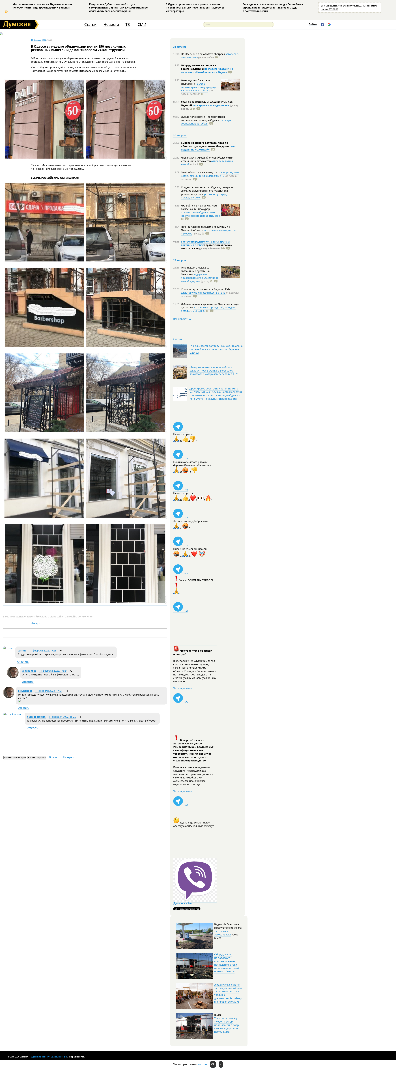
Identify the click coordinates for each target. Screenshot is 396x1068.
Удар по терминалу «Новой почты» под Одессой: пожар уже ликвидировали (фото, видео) (226, 1025)
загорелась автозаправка (222, 932)
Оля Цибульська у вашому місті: (200, 172)
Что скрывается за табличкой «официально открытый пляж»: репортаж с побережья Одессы (216, 349)
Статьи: (177, 339)
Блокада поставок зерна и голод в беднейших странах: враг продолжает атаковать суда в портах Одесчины (273, 7)
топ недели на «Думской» (208, 147)
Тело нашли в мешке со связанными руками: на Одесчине (195, 271)
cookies (202, 1064)
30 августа (180, 135)
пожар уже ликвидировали (211, 105)
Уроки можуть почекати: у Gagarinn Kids (205, 289)
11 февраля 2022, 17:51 (48, 690)
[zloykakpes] (13, 677)
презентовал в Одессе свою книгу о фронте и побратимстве (200, 214)
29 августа (180, 260)
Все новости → (182, 319)
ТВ (127, 24)
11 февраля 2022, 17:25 (42, 650)
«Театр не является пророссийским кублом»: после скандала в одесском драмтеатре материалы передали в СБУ (213, 370)
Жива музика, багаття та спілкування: (195, 82)
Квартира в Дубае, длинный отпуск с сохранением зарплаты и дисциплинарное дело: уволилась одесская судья (118, 7)
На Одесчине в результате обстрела (203, 54)
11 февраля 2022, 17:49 (53, 670)
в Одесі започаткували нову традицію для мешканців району (199, 87)
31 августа (180, 46)
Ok (213, 1064)
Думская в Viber (182, 903)
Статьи (90, 24)
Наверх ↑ (36, 623)
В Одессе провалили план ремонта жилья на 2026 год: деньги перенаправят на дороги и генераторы (195, 7)
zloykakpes (29, 670)
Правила (54, 757)
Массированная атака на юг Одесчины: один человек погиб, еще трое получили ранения (42, 5)
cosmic (22, 650)
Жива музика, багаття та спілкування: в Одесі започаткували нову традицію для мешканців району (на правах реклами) (228, 993)
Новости (111, 24)
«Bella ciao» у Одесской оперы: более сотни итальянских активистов (207, 159)
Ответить (23, 661)
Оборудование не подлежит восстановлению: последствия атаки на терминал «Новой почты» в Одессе (226, 963)
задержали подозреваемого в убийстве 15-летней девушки (200, 278)
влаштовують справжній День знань (203, 292)
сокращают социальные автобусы (207, 121)
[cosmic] (8, 648)
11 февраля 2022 (38, 40)
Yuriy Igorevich (36, 716)
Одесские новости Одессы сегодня (49, 1056)
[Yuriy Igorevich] (13, 714)
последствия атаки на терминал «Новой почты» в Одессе (207, 70)
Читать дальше (182, 688)
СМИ (142, 24)
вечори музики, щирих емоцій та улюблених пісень (210, 174)
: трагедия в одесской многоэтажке (206, 246)
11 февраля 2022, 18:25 (62, 716)
